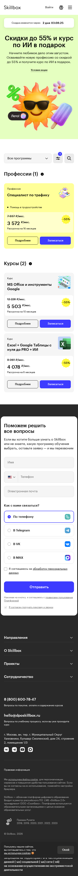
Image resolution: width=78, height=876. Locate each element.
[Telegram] (14, 749)
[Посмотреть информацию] (61, 7)
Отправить (39, 587)
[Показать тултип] (42, 174)
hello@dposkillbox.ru (22, 715)
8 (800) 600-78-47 (20, 699)
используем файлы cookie (23, 779)
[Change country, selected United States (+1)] (11, 477)
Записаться (55, 240)
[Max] (30, 749)
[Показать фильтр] (58, 158)
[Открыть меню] (70, 7)
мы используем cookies (17, 853)
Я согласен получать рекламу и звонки (31, 607)
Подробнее (23, 240)
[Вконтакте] (6, 749)
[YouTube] (22, 749)
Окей (65, 850)
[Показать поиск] (69, 158)
